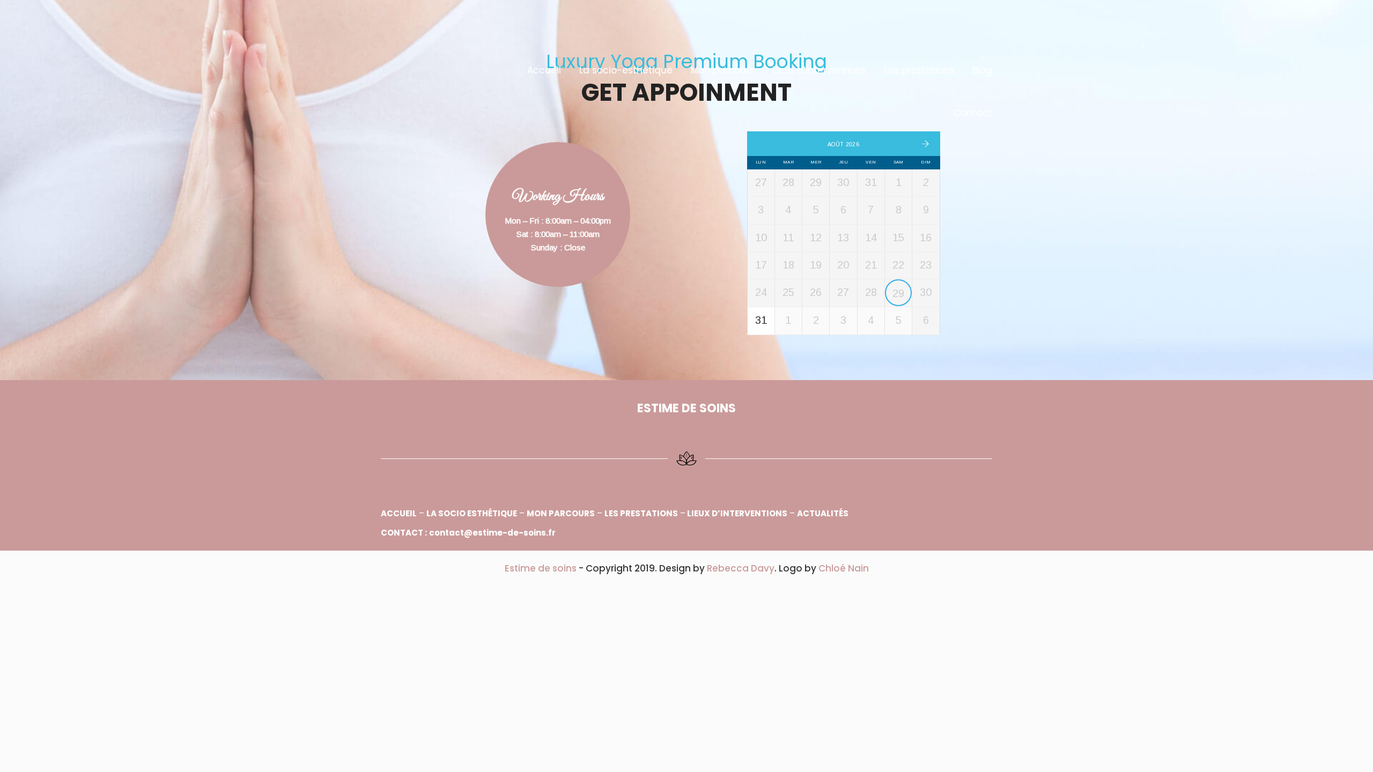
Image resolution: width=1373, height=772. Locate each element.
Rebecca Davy (740, 568)
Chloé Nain (843, 568)
